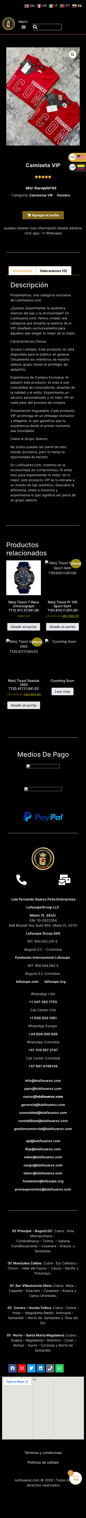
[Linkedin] (41, 1368)
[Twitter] (31, 1368)
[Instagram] (22, 1368)
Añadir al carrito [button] (24, 627)
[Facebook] (12, 1368)
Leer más (62, 691)
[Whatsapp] (59, 1368)
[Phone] (50, 1368)
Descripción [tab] (22, 271)
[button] (23, 26)
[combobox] (47, 27)
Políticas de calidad (43, 1462)
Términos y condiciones (43, 1453)
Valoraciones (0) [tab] (53, 271)
